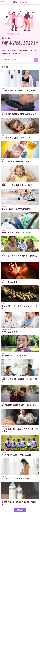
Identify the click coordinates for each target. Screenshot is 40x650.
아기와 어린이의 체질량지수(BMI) (15, 161)
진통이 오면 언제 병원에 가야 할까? (16, 232)
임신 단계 (3, 476)
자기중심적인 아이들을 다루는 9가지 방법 (18, 405)
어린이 (3, 135)
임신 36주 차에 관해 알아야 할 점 (15, 478)
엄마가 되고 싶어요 (6, 329)
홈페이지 (4, 50)
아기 (2, 254)
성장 (2, 159)
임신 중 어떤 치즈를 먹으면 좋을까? (16, 209)
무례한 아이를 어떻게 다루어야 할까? (16, 185)
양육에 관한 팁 (5, 426)
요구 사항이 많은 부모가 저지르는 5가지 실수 (19, 257)
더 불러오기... (20, 510)
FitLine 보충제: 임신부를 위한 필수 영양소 (18, 90)
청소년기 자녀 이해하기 (7, 377)
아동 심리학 (4, 183)
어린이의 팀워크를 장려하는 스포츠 (16, 455)
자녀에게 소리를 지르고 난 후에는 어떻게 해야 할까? (19, 430)
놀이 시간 (3, 453)
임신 (2, 88)
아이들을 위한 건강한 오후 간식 (14, 355)
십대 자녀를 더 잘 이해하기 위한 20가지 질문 (19, 380)
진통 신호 (3, 230)
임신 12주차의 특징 (9, 282)
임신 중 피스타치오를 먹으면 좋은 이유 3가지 (19, 307)
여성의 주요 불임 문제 (10, 332)
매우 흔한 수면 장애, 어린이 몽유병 (15, 138)
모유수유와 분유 (5, 500)
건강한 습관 (4, 206)
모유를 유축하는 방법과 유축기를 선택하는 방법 (19, 503)
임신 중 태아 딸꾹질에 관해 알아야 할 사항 (18, 114)
